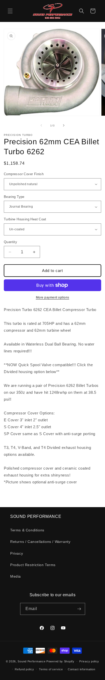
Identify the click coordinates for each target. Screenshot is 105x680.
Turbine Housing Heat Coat (25, 219)
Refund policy (24, 669)
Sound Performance (31, 661)
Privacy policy (89, 661)
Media (15, 576)
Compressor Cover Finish (24, 174)
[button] (10, 11)
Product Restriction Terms (33, 565)
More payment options (52, 297)
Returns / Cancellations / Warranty (40, 542)
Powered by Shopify (60, 661)
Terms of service (51, 669)
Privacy (16, 553)
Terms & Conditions (27, 530)
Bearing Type (14, 197)
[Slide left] (41, 125)
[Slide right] (63, 125)
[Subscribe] (79, 609)
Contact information (81, 669)
